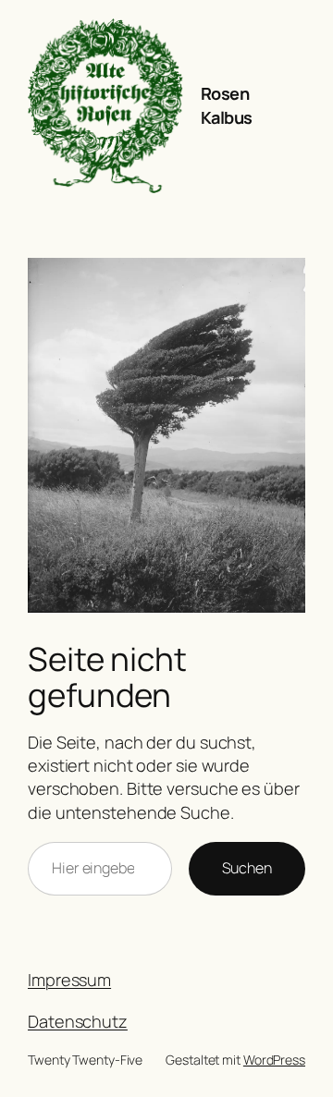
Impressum (69, 980)
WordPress (274, 1059)
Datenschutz (78, 1021)
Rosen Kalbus (227, 105)
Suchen (247, 868)
